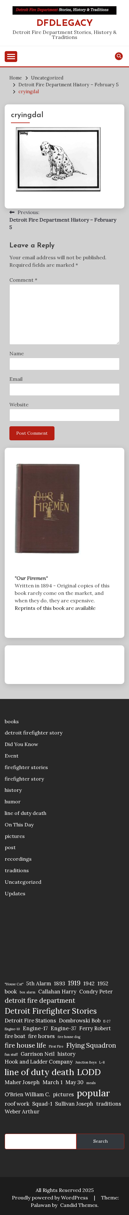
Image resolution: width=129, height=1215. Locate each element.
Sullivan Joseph (74, 1103)
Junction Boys (85, 1062)
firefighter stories (26, 767)
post (10, 847)
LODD (89, 1072)
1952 (102, 983)
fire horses (41, 1036)
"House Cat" (14, 984)
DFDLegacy (64, 23)
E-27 (107, 1021)
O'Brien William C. (27, 1094)
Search (100, 1141)
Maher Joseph (22, 1082)
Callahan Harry (57, 991)
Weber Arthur (22, 1111)
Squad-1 (42, 1103)
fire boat (15, 1036)
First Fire (56, 1046)
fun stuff (11, 1054)
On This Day (19, 824)
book (11, 991)
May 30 (74, 1082)
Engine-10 (12, 1029)
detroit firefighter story (33, 732)
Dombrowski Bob (80, 1020)
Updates (15, 893)
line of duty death (25, 813)
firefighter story (24, 779)
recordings (18, 859)
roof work (17, 1103)
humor (13, 801)
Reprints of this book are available (55, 608)
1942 (89, 983)
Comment (23, 280)
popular (93, 1093)
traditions (17, 870)
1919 (74, 983)
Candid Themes (78, 1205)
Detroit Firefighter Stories (51, 1011)
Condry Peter (96, 991)
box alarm (27, 992)
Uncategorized (23, 882)
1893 (59, 983)
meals (90, 1083)
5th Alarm (38, 983)
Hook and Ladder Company (39, 1061)
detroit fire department (40, 1000)
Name (16, 353)
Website (18, 404)
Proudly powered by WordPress (50, 1197)
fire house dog (69, 1037)
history (13, 790)
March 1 (53, 1082)
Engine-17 (35, 1028)
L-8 (102, 1062)
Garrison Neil (37, 1053)
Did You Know (21, 744)
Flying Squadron (91, 1045)
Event (11, 756)
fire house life (25, 1045)
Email (16, 379)
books (12, 721)
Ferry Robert (95, 1028)
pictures (15, 836)
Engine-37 (63, 1028)
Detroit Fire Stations (30, 1020)
